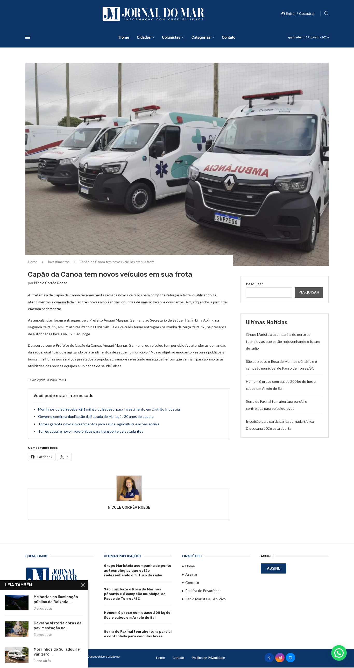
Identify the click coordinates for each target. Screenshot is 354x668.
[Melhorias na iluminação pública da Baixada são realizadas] (17, 602)
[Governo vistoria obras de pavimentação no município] (17, 629)
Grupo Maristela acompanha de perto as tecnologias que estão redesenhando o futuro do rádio (283, 341)
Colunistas (171, 37)
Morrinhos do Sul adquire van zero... (57, 652)
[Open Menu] (27, 37)
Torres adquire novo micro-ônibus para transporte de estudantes (90, 431)
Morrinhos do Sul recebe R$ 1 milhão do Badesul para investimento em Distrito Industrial (109, 409)
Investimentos (58, 262)
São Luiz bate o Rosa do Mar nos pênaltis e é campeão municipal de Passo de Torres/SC (135, 594)
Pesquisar (254, 284)
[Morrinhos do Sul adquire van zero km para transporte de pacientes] (17, 655)
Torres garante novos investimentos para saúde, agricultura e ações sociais (98, 424)
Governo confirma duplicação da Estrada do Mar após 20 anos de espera (96, 416)
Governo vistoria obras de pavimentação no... (57, 625)
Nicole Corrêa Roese (50, 283)
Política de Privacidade (208, 658)
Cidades (144, 37)
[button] (339, 653)
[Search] (326, 13)
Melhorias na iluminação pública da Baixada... (56, 599)
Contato (228, 37)
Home (124, 37)
